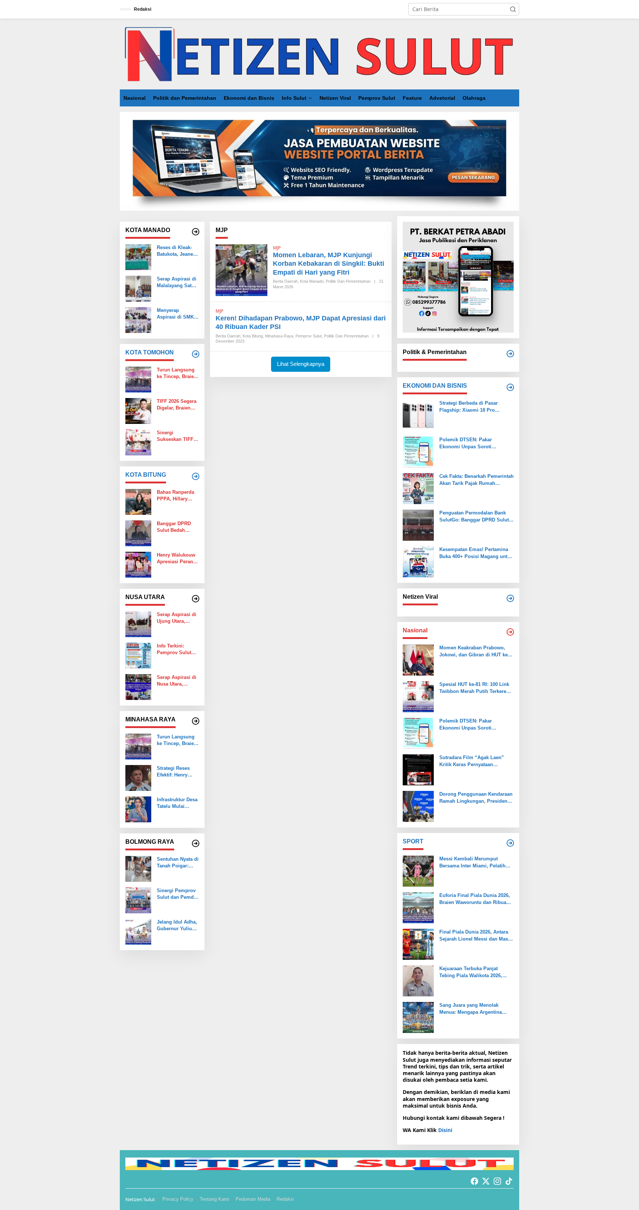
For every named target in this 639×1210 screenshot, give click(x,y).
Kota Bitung (253, 336)
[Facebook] (474, 1181)
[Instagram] (497, 1181)
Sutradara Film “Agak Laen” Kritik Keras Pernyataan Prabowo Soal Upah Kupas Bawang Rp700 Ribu (471, 761)
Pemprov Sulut (308, 336)
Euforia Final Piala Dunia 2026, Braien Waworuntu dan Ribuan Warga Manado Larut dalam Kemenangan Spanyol (474, 899)
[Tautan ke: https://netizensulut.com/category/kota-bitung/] (195, 476)
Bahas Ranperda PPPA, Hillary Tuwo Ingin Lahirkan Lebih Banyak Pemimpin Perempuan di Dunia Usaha (178, 495)
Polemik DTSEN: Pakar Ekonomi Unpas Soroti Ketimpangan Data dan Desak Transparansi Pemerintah (472, 443)
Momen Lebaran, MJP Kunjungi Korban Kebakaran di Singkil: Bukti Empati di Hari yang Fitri (328, 263)
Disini (445, 1129)
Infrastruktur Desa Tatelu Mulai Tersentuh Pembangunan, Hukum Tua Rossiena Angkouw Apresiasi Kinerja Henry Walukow (177, 803)
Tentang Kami (214, 1199)
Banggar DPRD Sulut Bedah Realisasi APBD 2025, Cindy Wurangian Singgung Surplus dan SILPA (174, 527)
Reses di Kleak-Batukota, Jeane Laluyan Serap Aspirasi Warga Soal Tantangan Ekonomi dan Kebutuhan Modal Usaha (177, 251)
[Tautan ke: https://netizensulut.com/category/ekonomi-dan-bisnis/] (510, 387)
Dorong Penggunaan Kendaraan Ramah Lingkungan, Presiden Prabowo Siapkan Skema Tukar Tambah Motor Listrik (476, 797)
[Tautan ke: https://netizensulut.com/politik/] (510, 353)
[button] (513, 9)
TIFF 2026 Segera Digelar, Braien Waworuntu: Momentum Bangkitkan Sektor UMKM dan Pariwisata (178, 404)
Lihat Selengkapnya (300, 364)
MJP (277, 248)
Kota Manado (312, 281)
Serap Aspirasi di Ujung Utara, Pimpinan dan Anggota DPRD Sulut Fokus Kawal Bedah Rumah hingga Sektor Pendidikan (176, 618)
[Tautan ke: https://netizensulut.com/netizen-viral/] (510, 598)
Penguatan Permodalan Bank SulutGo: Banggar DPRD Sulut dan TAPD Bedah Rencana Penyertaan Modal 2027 (474, 516)
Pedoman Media (253, 1199)
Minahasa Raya (279, 336)
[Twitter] (486, 1181)
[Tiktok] (509, 1181)
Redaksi (285, 1199)
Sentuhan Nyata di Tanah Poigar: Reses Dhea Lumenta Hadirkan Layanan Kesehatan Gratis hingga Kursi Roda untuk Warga (178, 862)
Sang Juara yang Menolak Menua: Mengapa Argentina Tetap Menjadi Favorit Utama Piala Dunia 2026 (471, 1008)
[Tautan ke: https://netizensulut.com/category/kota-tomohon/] (195, 354)
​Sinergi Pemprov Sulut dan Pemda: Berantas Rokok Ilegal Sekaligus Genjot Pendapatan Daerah (177, 894)
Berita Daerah (285, 281)
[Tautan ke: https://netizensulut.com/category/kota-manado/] (195, 231)
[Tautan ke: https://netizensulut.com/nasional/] (510, 632)
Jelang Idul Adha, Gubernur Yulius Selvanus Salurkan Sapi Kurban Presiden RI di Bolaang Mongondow (177, 925)
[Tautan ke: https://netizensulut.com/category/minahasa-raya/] (195, 721)
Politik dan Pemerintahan (348, 281)
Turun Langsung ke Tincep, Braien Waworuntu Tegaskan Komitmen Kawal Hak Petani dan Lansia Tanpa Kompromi (177, 373)
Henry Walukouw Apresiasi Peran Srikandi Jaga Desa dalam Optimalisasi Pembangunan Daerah (176, 558)
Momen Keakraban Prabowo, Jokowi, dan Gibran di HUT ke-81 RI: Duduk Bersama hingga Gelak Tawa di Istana (474, 651)
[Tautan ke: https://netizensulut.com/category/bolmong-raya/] (195, 843)
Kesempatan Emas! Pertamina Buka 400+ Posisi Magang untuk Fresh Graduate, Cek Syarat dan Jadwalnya (476, 553)
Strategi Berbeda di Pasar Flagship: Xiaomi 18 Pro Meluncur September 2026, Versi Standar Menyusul (476, 406)
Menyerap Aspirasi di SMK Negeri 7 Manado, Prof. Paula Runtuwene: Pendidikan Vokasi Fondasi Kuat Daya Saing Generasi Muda (177, 313)
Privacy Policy (177, 1199)
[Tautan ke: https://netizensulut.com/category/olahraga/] (510, 843)
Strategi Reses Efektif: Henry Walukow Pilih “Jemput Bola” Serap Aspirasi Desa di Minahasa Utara (177, 771)
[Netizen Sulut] (319, 53)
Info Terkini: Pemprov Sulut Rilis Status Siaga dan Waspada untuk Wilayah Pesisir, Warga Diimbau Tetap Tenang (177, 649)
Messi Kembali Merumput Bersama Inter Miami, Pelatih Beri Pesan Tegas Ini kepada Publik (472, 862)
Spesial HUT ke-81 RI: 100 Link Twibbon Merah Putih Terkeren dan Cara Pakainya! (474, 688)
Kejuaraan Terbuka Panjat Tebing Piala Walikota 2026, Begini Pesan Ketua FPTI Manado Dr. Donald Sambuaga (474, 972)
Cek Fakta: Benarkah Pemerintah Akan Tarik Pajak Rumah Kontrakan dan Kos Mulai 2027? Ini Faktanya (476, 479)
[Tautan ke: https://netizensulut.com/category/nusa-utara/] (195, 598)
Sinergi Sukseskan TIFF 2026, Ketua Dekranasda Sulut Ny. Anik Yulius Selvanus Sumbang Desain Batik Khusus (177, 436)
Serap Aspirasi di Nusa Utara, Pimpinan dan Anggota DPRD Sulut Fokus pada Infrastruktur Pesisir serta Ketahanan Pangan (177, 680)
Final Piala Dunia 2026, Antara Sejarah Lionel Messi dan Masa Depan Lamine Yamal (475, 935)
